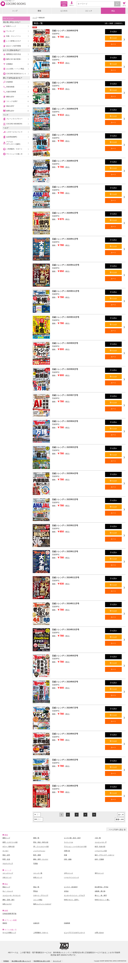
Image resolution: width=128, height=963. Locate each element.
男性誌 (35, 891)
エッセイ (5, 851)
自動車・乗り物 (100, 891)
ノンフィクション (39, 851)
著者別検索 (10, 87)
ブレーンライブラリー (14, 119)
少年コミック (68, 873)
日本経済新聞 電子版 (9, 913)
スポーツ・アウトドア (40, 895)
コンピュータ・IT (100, 842)
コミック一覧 (37, 873)
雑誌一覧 (36, 887)
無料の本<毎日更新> (13, 59)
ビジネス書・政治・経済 (72, 838)
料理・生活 (6, 859)
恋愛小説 (67, 851)
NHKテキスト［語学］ (71, 900)
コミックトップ (7, 873)
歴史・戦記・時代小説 (40, 842)
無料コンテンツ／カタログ (42, 904)
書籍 (39, 11)
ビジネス (64, 11)
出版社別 (36, 923)
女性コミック (37, 877)
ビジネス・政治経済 (71, 887)
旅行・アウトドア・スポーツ (104, 855)
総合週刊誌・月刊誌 (101, 887)
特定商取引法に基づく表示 (42, 961)
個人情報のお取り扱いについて (21, 961)
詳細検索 (9, 82)
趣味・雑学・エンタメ (40, 859)
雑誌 (113, 11)
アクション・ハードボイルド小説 (75, 846)
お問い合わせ (99, 932)
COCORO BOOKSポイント (16, 74)
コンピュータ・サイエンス (11, 895)
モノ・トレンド (7, 891)
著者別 (4, 923)
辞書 (65, 855)
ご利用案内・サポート (14, 149)
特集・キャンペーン (13, 36)
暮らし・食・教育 (101, 895)
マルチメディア (7, 863)
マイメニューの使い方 (14, 154)
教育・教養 (37, 855)
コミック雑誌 (37, 900)
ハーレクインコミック (71, 877)
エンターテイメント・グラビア (74, 895)
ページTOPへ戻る (116, 830)
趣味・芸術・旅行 (8, 900)
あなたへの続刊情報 (13, 46)
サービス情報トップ (9, 932)
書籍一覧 (36, 838)
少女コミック (7, 877)
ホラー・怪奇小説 (8, 846)
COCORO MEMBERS (14, 124)
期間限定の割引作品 (13, 54)
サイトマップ (57, 961)
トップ (15, 11)
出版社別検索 (11, 92)
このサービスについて (14, 132)
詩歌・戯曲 (68, 859)
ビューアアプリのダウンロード (74, 932)
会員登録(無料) (11, 137)
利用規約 (6, 961)
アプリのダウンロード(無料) (13, 143)
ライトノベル (68, 842)
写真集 (35, 863)
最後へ (118, 819)
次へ (120, 815)
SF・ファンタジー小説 (41, 846)
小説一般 (98, 838)
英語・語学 (6, 855)
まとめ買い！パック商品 (15, 69)
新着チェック (11, 26)
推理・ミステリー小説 (10, 842)
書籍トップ (6, 838)
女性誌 (66, 891)
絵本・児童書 (99, 859)
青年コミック (99, 873)
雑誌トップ (6, 887)
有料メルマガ (7, 904)
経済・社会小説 (100, 846)
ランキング (10, 31)
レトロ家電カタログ (13, 41)
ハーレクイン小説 (101, 851)
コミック (88, 11)
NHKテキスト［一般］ (102, 900)
